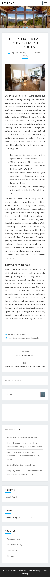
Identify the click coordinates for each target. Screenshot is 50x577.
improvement (23, 338)
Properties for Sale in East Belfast (22, 437)
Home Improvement (17, 334)
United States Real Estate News (21, 465)
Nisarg (25, 573)
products (35, 338)
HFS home (8, 3)
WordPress (34, 570)
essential (12, 338)
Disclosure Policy (14, 544)
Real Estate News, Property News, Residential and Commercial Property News (23, 455)
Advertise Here (13, 539)
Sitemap (10, 556)
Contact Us (12, 550)
